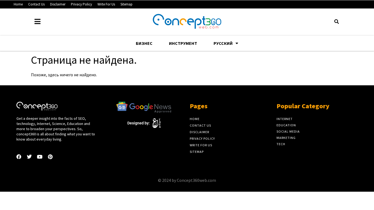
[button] (336, 22)
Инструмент (183, 43)
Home (18, 4)
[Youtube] (39, 156)
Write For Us (106, 4)
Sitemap (126, 4)
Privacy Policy (81, 4)
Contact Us (36, 4)
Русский (223, 43)
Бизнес (144, 43)
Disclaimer (57, 4)
